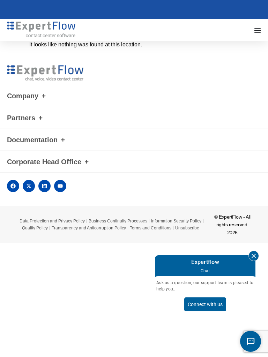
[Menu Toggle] (257, 30)
